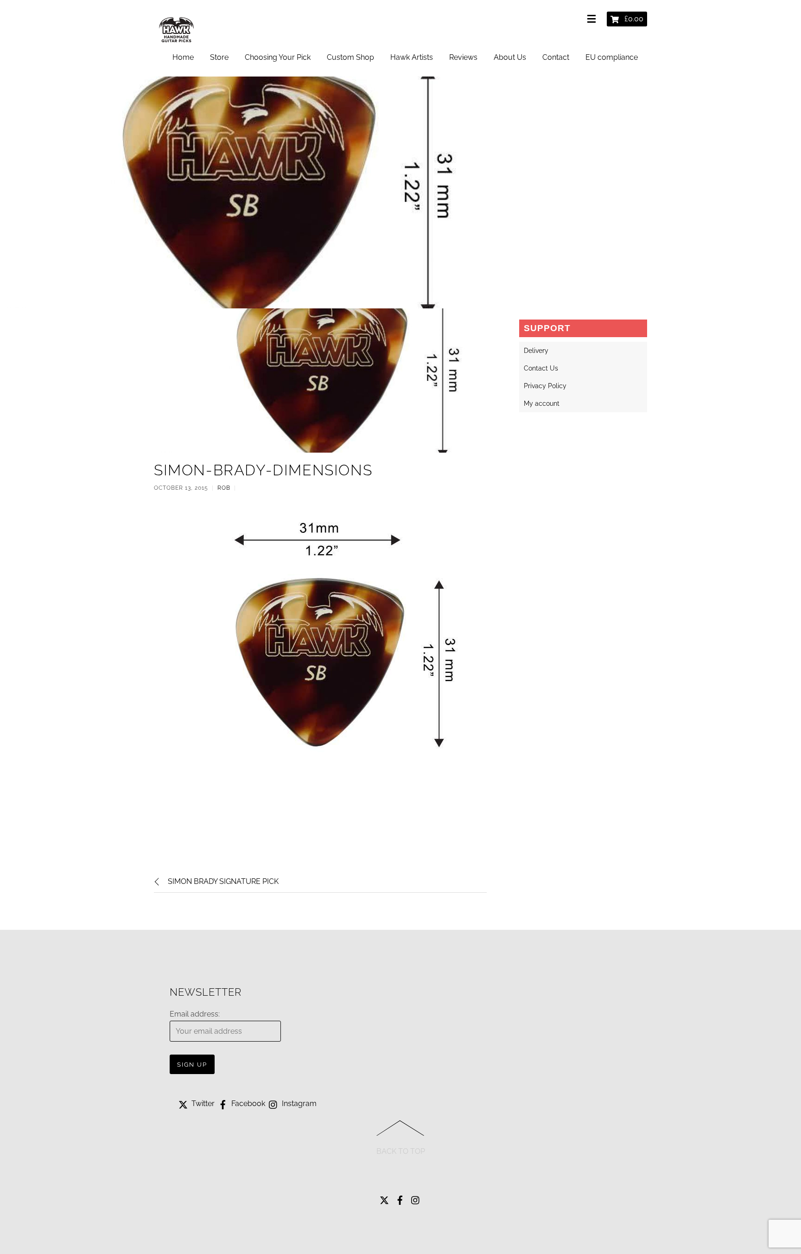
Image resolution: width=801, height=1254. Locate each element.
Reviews (463, 57)
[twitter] (384, 1198)
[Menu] (593, 19)
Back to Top (400, 1151)
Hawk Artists (411, 57)
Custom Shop (350, 57)
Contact (555, 57)
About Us (510, 57)
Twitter (202, 1103)
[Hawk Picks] (177, 44)
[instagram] (415, 1198)
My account (541, 403)
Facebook (247, 1103)
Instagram (298, 1103)
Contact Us (541, 368)
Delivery (536, 350)
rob (223, 488)
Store (219, 57)
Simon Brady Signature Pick (223, 881)
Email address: (195, 1014)
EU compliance (611, 57)
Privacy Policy (545, 386)
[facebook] (400, 1198)
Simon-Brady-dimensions (263, 470)
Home (183, 57)
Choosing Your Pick (278, 57)
